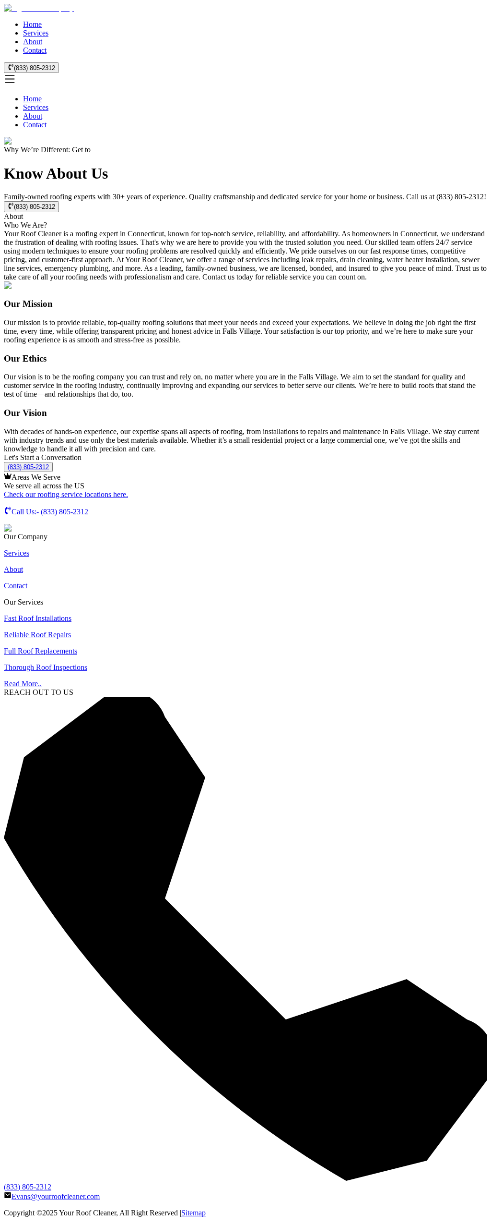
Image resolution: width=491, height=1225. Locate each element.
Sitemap (193, 1213)
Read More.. (23, 683)
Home (32, 24)
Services (35, 33)
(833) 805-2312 (34, 68)
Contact (35, 50)
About (32, 41)
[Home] (39, 8)
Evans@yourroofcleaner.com (56, 1196)
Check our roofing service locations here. (66, 494)
